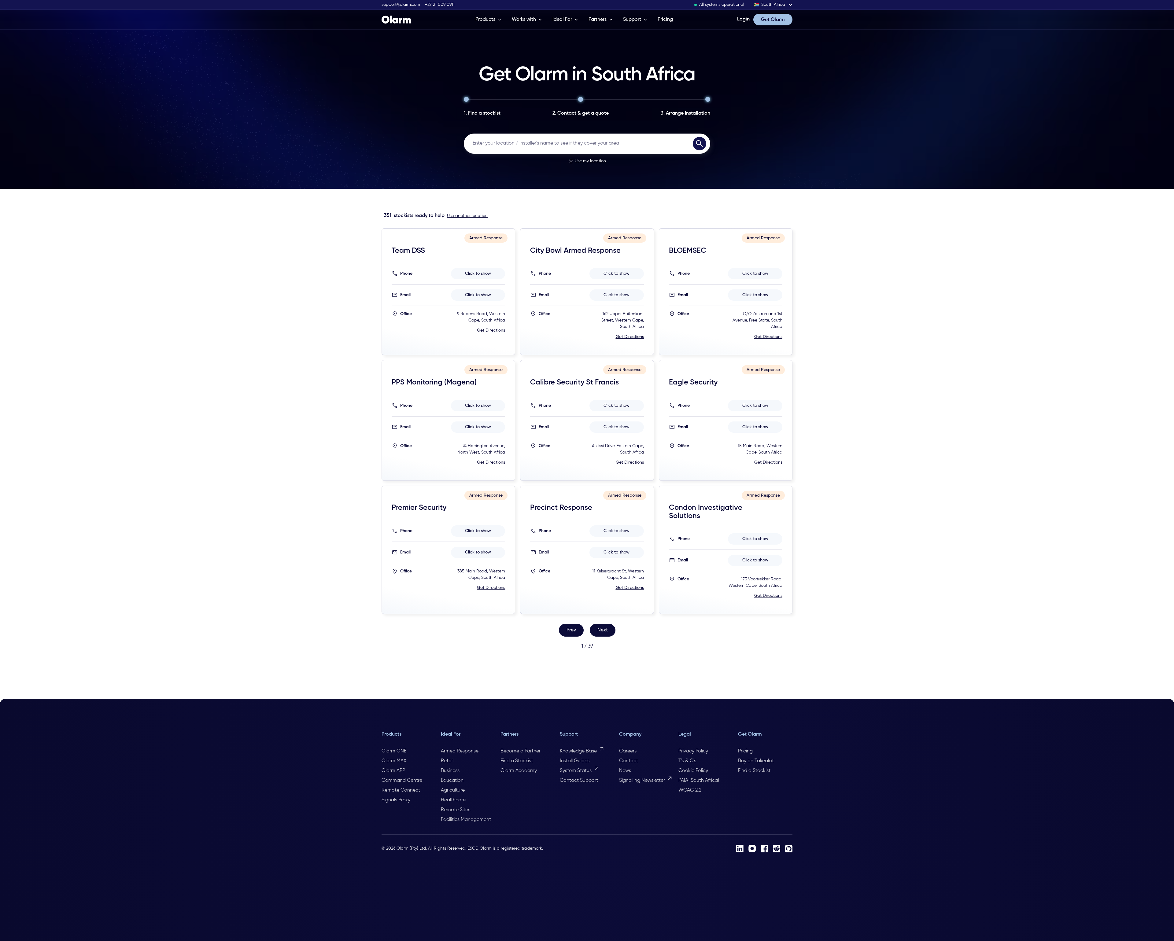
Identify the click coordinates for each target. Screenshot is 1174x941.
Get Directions (491, 330)
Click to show (478, 273)
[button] (773, 5)
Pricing (665, 19)
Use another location (467, 216)
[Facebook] (764, 848)
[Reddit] (776, 848)
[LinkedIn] (740, 848)
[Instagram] (752, 848)
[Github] (788, 848)
